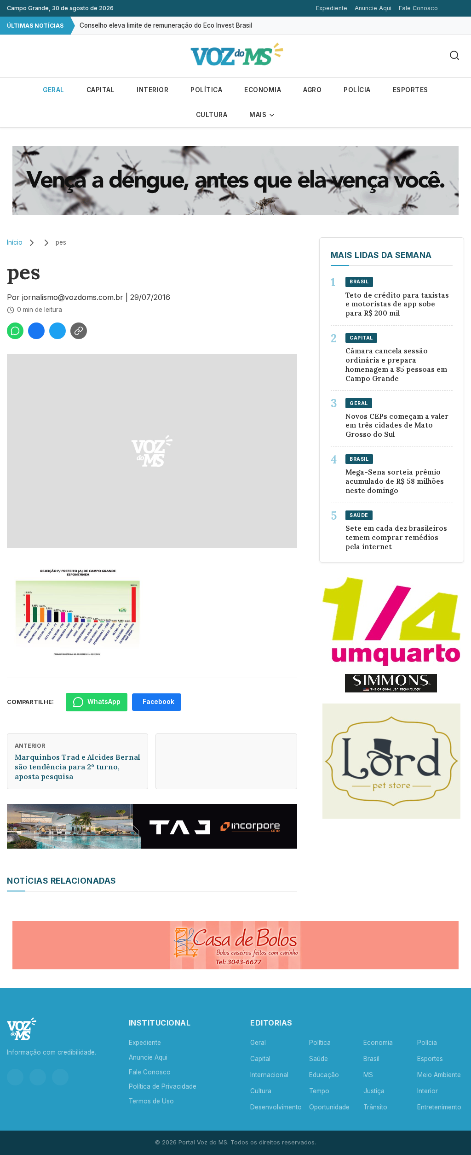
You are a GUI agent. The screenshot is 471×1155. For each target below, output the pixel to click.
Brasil (371, 1058)
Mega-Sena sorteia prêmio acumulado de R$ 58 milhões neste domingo (394, 481)
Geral (53, 90)
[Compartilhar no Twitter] (57, 330)
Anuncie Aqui (373, 8)
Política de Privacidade (162, 1086)
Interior (152, 90)
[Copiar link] (78, 330)
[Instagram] (15, 1077)
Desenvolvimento (276, 1107)
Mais (258, 114)
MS (368, 1075)
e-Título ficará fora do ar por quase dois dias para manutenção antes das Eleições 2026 (209, 26)
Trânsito (375, 1107)
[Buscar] (454, 56)
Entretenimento (439, 1107)
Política (206, 90)
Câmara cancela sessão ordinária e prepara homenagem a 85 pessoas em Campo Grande (396, 364)
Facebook (158, 701)
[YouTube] (60, 1077)
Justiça (374, 1091)
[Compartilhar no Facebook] (36, 330)
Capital (100, 90)
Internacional (269, 1075)
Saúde (318, 1058)
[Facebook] (37, 1077)
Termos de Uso (151, 1101)
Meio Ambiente (439, 1075)
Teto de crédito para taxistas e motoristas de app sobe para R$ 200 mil (397, 304)
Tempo (319, 1091)
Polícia (357, 90)
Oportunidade (329, 1107)
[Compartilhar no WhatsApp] (15, 330)
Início (15, 242)
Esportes (410, 90)
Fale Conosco (418, 8)
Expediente (331, 8)
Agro (312, 90)
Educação (324, 1075)
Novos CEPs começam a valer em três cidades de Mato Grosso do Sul (396, 425)
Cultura (212, 114)
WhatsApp (104, 701)
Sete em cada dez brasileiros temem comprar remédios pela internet (396, 537)
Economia (262, 90)
